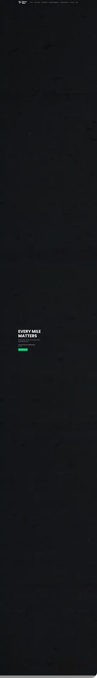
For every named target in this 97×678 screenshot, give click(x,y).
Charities (72, 2)
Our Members (44, 2)
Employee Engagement (54, 2)
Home (31, 2)
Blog (77, 2)
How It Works (37, 2)
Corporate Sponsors (64, 2)
